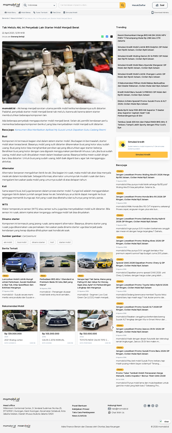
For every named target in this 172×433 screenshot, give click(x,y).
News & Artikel (16, 18)
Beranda (5, 18)
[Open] (54, 5)
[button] (8, 242)
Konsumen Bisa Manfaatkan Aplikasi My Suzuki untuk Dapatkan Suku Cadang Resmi (60, 130)
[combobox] (38, 5)
